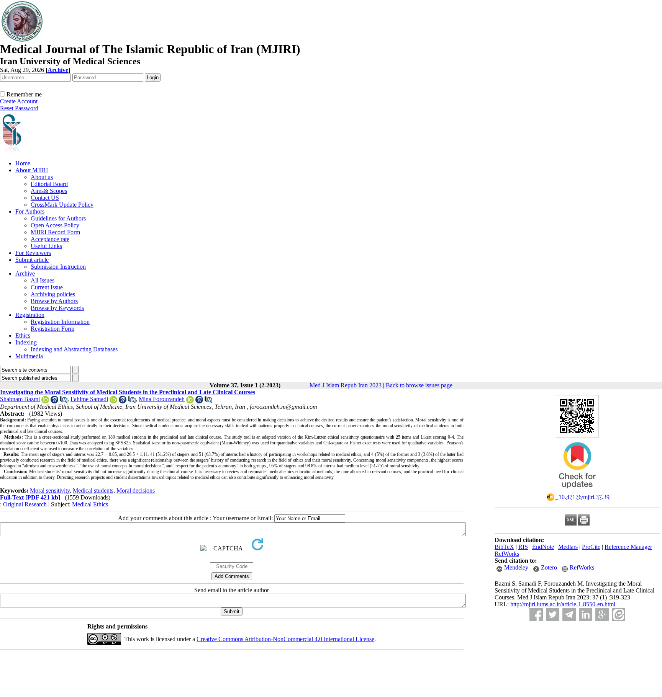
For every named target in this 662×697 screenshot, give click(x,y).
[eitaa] (618, 614)
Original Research (25, 504)
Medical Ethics (90, 504)
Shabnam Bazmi (20, 399)
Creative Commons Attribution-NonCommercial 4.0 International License (285, 639)
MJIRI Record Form (55, 232)
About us (42, 177)
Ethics (22, 335)
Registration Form (52, 328)
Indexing (26, 342)
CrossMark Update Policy (62, 204)
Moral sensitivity (50, 490)
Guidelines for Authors (58, 218)
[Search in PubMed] (63, 401)
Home (22, 163)
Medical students (93, 490)
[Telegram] (569, 614)
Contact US (45, 197)
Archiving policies (53, 294)
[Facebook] (536, 614)
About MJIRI (31, 170)
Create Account (19, 101)
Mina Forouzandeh (162, 399)
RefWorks (507, 553)
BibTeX (504, 547)
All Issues (42, 280)
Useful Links (46, 246)
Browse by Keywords (57, 308)
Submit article (32, 259)
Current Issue (47, 287)
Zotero (549, 567)
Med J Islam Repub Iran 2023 (346, 385)
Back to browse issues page (419, 385)
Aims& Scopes (49, 191)
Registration (29, 315)
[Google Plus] (602, 614)
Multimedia (29, 356)
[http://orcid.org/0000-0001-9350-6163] (113, 401)
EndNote (543, 547)
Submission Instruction (58, 266)
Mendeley (516, 567)
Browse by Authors (54, 301)
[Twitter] (552, 614)
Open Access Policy (55, 225)
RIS (523, 547)
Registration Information (60, 321)
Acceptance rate (50, 239)
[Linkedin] (585, 614)
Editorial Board (49, 184)
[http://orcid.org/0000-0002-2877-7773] (190, 401)
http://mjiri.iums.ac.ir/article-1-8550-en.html (562, 604)
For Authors (29, 211)
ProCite (591, 547)
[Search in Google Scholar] (54, 401)
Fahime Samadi (89, 399)
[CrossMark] (577, 491)
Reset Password (19, 108)
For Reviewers (33, 253)
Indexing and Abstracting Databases (74, 349)
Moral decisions (135, 490)
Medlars (568, 547)
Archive (25, 273)
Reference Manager (628, 547)
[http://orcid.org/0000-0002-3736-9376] (45, 401)
